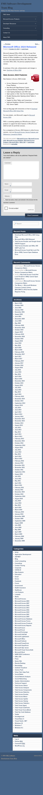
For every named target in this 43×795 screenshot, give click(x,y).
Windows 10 (19, 723)
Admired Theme (38, 755)
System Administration (22, 681)
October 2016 (19, 365)
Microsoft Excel (20, 630)
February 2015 (19, 396)
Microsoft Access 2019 (22, 612)
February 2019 (19, 334)
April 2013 (18, 434)
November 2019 (20, 327)
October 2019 (19, 330)
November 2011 (20, 467)
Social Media (19, 674)
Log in (17, 739)
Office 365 (22, 142)
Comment (8, 163)
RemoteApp (18, 665)
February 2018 (19, 352)
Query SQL (18, 661)
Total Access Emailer (21, 694)
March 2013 (18, 436)
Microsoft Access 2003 (22, 601)
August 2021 (19, 314)
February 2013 (19, 438)
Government (19, 585)
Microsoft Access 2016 (22, 610)
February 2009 (19, 536)
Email (8, 190)
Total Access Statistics (22, 703)
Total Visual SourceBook (23, 710)
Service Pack (19, 670)
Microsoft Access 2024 (22, 616)
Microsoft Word (20, 652)
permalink (14, 144)
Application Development (23, 554)
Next (37, 44)
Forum (17, 583)
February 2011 (19, 487)
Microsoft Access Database (15, 140)
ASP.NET (18, 557)
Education (18, 574)
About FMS (6, 37)
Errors (17, 579)
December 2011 (20, 465)
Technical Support (21, 683)
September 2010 (20, 496)
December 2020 (20, 319)
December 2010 (20, 492)
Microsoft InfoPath (21, 634)
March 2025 (18, 303)
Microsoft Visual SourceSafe (24, 650)
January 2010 (19, 514)
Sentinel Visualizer (21, 667)
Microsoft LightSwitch (22, 636)
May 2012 (18, 454)
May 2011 (18, 481)
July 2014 (18, 407)
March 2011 (18, 485)
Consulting (18, 563)
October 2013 (19, 423)
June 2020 (18, 321)
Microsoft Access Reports (23, 625)
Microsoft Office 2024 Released (25, 239)
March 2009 (18, 534)
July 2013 (18, 427)
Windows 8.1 (19, 727)
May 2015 (18, 392)
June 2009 (18, 527)
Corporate (18, 568)
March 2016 (18, 379)
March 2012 (18, 458)
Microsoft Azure (20, 628)
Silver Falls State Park (22, 672)
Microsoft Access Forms (22, 621)
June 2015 (18, 390)
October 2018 (19, 338)
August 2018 (19, 341)
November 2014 (20, 398)
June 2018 (18, 343)
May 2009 (18, 529)
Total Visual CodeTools (22, 707)
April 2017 (18, 356)
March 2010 (18, 509)
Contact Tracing (20, 565)
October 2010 (19, 494)
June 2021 (18, 316)
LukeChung (24, 49)
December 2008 (20, 541)
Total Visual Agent (21, 705)
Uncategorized (19, 716)
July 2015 (18, 387)
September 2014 (20, 403)
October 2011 (19, 470)
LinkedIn (17, 594)
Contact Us (6, 33)
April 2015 (18, 394)
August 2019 (19, 332)
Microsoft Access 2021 (22, 614)
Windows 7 (18, 725)
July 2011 (18, 476)
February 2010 (19, 512)
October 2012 (19, 443)
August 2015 (19, 385)
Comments (20, 743)
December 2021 (20, 312)
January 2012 (19, 463)
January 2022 (19, 310)
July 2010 (18, 501)
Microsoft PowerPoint (22, 643)
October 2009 (19, 518)
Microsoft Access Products (23, 623)
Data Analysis (19, 572)
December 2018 (20, 336)
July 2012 (18, 450)
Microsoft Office (14, 142)
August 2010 (19, 498)
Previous (7, 44)
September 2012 (20, 445)
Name (8, 184)
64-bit (16, 552)
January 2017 (19, 363)
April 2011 (18, 483)
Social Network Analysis (22, 676)
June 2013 (18, 429)
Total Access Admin (21, 685)
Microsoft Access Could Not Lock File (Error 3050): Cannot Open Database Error (27, 252)
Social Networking (21, 679)
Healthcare (18, 590)
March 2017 (18, 358)
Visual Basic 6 (19, 719)
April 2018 (18, 347)
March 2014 (18, 414)
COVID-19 (18, 570)
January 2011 (19, 489)
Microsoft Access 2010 (22, 605)
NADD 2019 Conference (22, 654)
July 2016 (18, 370)
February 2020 (19, 325)
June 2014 (18, 410)
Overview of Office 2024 (14, 70)
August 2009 (19, 523)
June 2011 (18, 478)
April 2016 (18, 376)
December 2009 (20, 516)
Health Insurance (20, 588)
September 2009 (20, 521)
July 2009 (18, 525)
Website (7, 196)
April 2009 (18, 532)
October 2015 (19, 383)
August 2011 (19, 474)
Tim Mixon (18, 285)
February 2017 (19, 361)
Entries (19, 741)
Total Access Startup (21, 701)
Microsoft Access (22, 138)
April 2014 (18, 412)
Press (16, 659)
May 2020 (18, 323)
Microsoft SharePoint (21, 645)
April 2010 (18, 507)
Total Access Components (23, 690)
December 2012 (20, 441)
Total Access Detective (22, 692)
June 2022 (18, 307)
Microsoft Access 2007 (22, 603)
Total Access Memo (21, 696)
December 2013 (20, 418)
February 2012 (19, 461)
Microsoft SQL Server (22, 648)
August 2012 (19, 447)
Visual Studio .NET (21, 721)
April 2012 (18, 456)
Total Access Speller (21, 699)
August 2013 (19, 425)
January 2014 (19, 416)
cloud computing (20, 561)
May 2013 (18, 432)
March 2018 (18, 350)
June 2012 (18, 452)
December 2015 (20, 381)
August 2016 (19, 367)
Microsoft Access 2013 (22, 608)
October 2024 (19, 305)
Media (17, 596)
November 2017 (20, 354)
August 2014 (19, 405)
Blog (16, 559)
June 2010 (18, 503)
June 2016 (18, 372)
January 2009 (19, 538)
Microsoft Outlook (20, 641)
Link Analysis (19, 592)
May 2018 (18, 345)
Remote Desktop (20, 663)
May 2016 (18, 374)
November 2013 (20, 421)
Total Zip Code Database (22, 712)
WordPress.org (20, 746)
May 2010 (18, 505)
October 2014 (19, 401)
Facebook (18, 581)
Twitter (17, 714)
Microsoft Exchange (21, 632)
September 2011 (20, 472)
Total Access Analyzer (22, 687)
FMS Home (6, 14)
